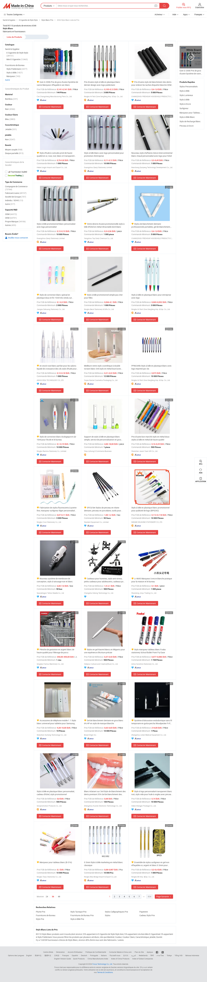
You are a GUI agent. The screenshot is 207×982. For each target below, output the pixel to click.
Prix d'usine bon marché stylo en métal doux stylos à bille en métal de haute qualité (150, 438)
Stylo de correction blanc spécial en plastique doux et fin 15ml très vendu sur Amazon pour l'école (54, 296)
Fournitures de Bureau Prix (82, 915)
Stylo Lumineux (186, 95)
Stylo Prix (40, 919)
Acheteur (159, 14)
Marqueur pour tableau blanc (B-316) (56, 862)
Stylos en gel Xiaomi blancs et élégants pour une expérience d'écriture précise (104, 651)
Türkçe (169, 955)
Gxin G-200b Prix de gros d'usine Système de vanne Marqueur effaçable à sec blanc (57, 83)
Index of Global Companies (142, 959)
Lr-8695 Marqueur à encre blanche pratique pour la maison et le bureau (151, 580)
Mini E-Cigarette (17, 59)
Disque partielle (14, 153)
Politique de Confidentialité (95, 952)
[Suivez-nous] (163, 952)
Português (94, 955)
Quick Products (79, 959)
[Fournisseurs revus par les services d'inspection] (17, 172)
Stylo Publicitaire (16, 69)
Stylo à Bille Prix (77, 919)
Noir (10, 109)
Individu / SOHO (14, 200)
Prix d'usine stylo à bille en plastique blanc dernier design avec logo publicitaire (102, 83)
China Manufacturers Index (98, 959)
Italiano (104, 955)
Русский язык (115, 955)
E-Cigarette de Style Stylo (17, 54)
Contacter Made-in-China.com (120, 952)
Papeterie (143, 911)
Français (65, 955)
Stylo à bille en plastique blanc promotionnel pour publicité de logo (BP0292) (150, 509)
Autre (7, 80)
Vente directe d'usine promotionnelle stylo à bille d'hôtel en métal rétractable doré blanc (104, 225)
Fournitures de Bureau (45, 915)
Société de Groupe (15, 196)
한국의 (125, 955)
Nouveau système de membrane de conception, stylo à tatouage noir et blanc (55, 580)
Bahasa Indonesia (192, 955)
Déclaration (60, 952)
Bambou (11, 99)
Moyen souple (13, 149)
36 (53, 896)
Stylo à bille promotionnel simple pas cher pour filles (103, 296)
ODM (11, 214)
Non (10, 139)
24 (47, 896)
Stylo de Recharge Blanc (190, 121)
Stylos (107, 915)
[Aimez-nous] (157, 952)
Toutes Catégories (14, 14)
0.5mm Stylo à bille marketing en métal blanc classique (103, 864)
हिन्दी (152, 955)
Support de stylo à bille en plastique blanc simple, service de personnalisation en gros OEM (102, 438)
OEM (11, 217)
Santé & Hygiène (12, 49)
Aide (174, 14)
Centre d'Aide (48, 952)
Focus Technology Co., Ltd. (102, 964)
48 (59, 896)
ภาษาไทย (160, 955)
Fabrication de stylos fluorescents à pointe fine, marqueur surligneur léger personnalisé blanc (56, 509)
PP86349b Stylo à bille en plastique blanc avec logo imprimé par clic (151, 367)
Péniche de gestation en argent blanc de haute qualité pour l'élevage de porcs (55, 651)
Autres (10, 225)
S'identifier (199, 7)
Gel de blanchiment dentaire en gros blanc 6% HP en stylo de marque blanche (103, 722)
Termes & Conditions (105, 972)
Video (75, 45)
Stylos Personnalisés (189, 86)
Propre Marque (15, 221)
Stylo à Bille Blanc (187, 117)
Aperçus (150, 952)
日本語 (56, 955)
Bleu (10, 119)
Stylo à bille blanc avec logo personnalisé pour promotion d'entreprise (104, 154)
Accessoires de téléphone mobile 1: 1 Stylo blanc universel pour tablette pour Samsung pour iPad (56, 722)
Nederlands (143, 955)
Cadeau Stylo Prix (147, 915)
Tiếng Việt (178, 955)
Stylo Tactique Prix (78, 911)
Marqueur (13, 76)
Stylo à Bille (184, 91)
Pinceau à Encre (186, 125)
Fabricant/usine (15, 193)
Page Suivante (162, 896)
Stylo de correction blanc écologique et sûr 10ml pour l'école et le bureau (56, 438)
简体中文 (38, 955)
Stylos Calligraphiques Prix (116, 911)
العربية (133, 955)
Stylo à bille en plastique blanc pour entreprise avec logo (151, 296)
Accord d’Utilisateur (75, 952)
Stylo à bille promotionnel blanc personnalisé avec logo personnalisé (56, 225)
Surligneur (184, 108)
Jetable (11, 129)
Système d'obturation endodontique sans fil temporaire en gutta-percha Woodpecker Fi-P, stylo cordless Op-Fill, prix (151, 722)
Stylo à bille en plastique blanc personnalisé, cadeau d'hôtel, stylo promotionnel (56, 793)
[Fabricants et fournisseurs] (18, 6)
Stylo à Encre (185, 104)
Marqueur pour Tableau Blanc (192, 112)
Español (75, 955)
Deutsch (84, 955)
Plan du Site (139, 952)
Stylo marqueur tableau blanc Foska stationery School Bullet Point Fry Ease (148, 651)
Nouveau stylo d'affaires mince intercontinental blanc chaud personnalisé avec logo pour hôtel (151, 154)
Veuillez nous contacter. (17, 237)
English (29, 955)
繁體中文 (47, 955)
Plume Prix (40, 911)
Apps (185, 14)
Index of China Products (120, 959)
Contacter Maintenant (51, 106)
